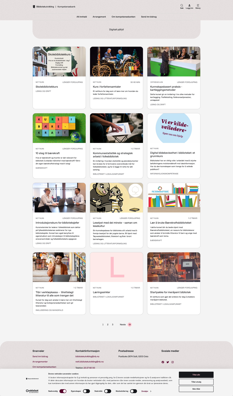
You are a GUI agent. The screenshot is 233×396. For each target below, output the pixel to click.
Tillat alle (196, 375)
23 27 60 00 (89, 368)
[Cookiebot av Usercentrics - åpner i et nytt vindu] (32, 391)
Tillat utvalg (196, 382)
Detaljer (144, 391)
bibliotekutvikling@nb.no (87, 356)
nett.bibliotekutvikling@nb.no (89, 361)
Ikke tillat (196, 389)
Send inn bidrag (40, 356)
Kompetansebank (66, 7)
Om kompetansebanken (44, 367)
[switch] (86, 391)
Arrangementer (40, 361)
